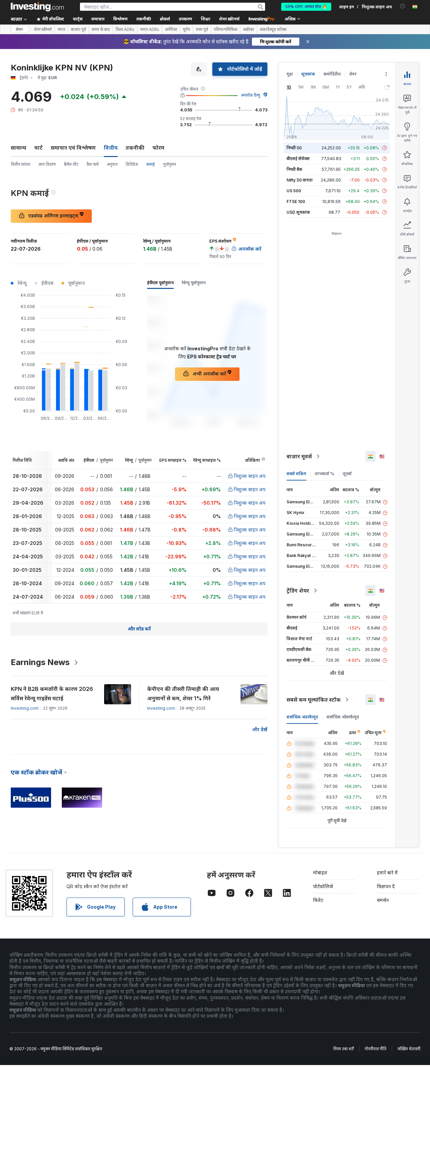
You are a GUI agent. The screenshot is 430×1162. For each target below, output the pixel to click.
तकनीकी (135, 147)
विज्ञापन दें (386, 886)
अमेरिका (171, 29)
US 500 (294, 190)
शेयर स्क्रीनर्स (229, 19)
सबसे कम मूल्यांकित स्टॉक (314, 699)
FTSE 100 (296, 201)
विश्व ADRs (125, 29)
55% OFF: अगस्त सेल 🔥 (306, 6)
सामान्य (18, 147)
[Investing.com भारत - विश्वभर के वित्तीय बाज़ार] (37, 6)
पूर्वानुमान (169, 164)
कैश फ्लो (92, 164)
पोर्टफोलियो (323, 886)
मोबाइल (320, 872)
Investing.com (25, 708)
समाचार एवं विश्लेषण (73, 147)
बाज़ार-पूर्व (78, 29)
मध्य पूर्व (202, 29)
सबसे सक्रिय (296, 473)
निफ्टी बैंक (294, 169)
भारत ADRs (149, 29)
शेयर (19, 29)
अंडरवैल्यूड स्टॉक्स (273, 29)
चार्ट (38, 147)
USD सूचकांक (298, 212)
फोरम (158, 147)
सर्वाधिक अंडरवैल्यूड (302, 716)
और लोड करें (139, 628)
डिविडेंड (132, 164)
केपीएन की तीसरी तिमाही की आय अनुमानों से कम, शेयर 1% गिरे (183, 694)
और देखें (259, 729)
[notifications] (402, 6)
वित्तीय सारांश (20, 164)
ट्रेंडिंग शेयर (298, 590)
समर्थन (383, 900)
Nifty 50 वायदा (300, 180)
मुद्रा (290, 74)
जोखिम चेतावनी (408, 1048)
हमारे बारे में (387, 872)
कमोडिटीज (332, 74)
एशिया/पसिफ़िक (225, 29)
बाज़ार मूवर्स (299, 456)
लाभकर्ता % (324, 473)
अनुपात (112, 164)
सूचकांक (308, 74)
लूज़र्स (347, 473)
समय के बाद (101, 29)
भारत (61, 29)
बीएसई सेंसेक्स (298, 158)
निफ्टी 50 (294, 147)
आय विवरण (47, 164)
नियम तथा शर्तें (343, 1048)
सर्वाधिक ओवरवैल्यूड (343, 716)
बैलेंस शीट (71, 164)
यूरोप (186, 29)
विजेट (318, 900)
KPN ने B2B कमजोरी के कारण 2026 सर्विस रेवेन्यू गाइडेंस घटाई (52, 694)
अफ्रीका (248, 29)
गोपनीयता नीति (375, 1048)
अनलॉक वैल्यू (250, 95)
